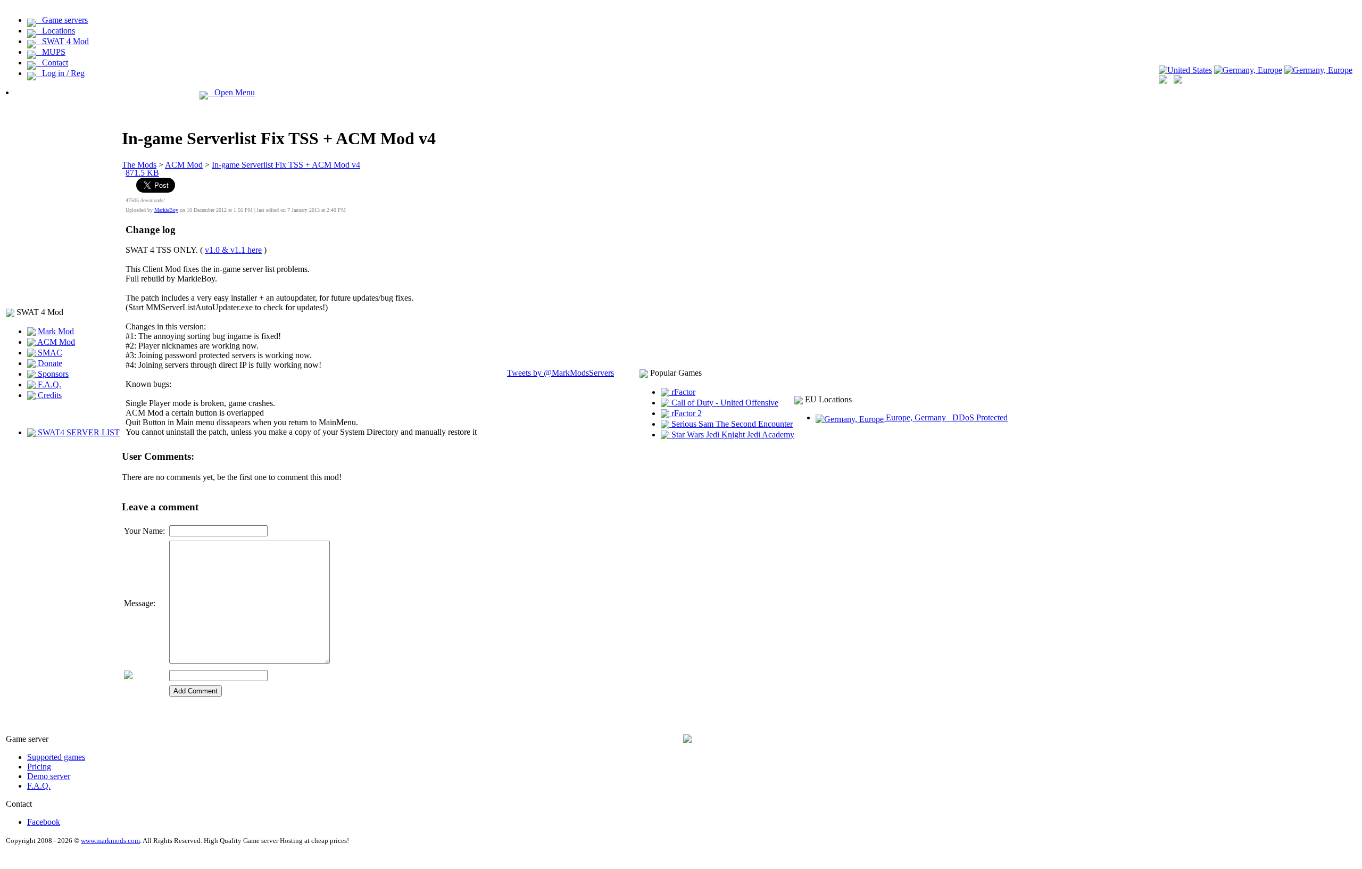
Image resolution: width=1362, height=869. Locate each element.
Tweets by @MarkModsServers (560, 372)
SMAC (49, 352)
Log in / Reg (60, 73)
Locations (55, 30)
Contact (52, 62)
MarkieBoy (166, 210)
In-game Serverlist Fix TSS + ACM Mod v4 (286, 164)
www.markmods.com (110, 841)
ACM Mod (55, 341)
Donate (49, 363)
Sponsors (52, 373)
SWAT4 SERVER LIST (78, 432)
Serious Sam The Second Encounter (731, 423)
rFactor (682, 391)
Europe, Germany (946, 417)
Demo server (48, 776)
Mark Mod (55, 331)
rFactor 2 (685, 413)
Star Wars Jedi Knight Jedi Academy (731, 434)
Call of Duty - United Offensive (723, 402)
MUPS (50, 51)
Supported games (56, 757)
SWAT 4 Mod (62, 41)
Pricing (39, 766)
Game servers (62, 19)
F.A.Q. (48, 384)
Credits (49, 395)
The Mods (139, 164)
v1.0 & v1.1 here (233, 249)
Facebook (43, 821)
